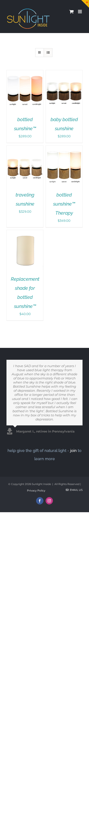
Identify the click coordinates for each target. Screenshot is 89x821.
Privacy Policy (36, 490)
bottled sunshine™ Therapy (64, 204)
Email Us (75, 489)
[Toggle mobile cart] (71, 11)
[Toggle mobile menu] (80, 11)
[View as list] (48, 52)
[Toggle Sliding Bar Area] (85, 4)
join (73, 450)
